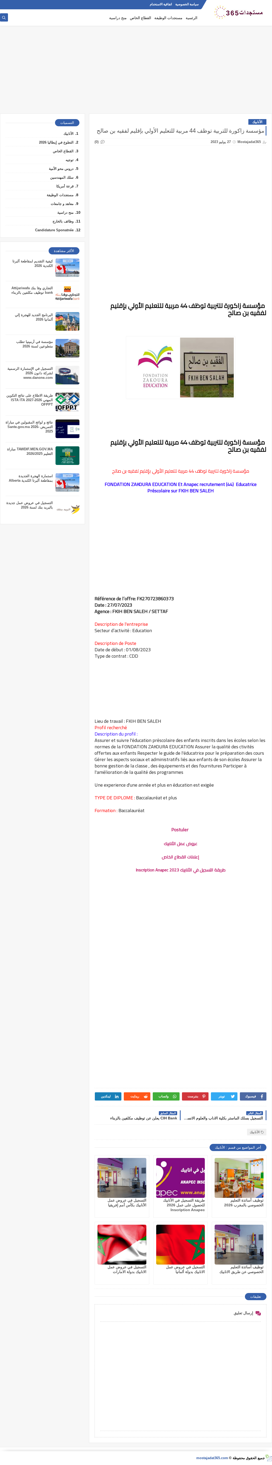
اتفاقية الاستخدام (161, 4)
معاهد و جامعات (62, 204)
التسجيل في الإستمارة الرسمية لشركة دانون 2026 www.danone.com (30, 373)
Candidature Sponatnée (54, 230)
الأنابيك (257, 122)
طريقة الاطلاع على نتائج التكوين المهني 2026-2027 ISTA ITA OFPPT (29, 399)
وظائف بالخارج (63, 221)
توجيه (70, 160)
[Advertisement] (136, 72)
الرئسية (191, 17)
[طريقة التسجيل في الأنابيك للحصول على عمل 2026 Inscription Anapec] (180, 1178)
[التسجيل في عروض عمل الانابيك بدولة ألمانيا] (180, 1245)
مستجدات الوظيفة (168, 17)
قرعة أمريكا (65, 186)
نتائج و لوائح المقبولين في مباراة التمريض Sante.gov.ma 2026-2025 (29, 426)
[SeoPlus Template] (268, 1458)
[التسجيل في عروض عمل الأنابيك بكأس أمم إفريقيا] (121, 1178)
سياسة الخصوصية (187, 4)
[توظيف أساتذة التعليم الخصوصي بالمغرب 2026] (239, 1178)
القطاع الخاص (140, 17)
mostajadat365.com (212, 1458)
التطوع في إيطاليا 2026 (56, 142)
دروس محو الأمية (61, 169)
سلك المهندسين (62, 177)
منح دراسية (118, 17)
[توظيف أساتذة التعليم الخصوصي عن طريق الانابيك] (239, 1245)
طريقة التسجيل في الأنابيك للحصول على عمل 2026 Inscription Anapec (184, 1205)
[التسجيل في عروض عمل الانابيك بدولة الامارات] (121, 1245)
